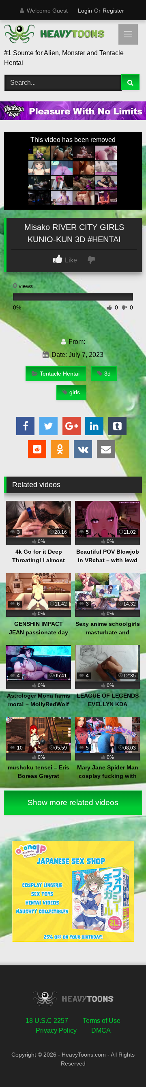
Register (113, 10)
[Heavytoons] (60, 35)
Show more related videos (73, 802)
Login (85, 10)
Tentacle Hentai (59, 373)
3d (107, 373)
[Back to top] (121, 1063)
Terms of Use (101, 1020)
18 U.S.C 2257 (47, 1020)
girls (74, 392)
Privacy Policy (56, 1030)
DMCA (101, 1030)
